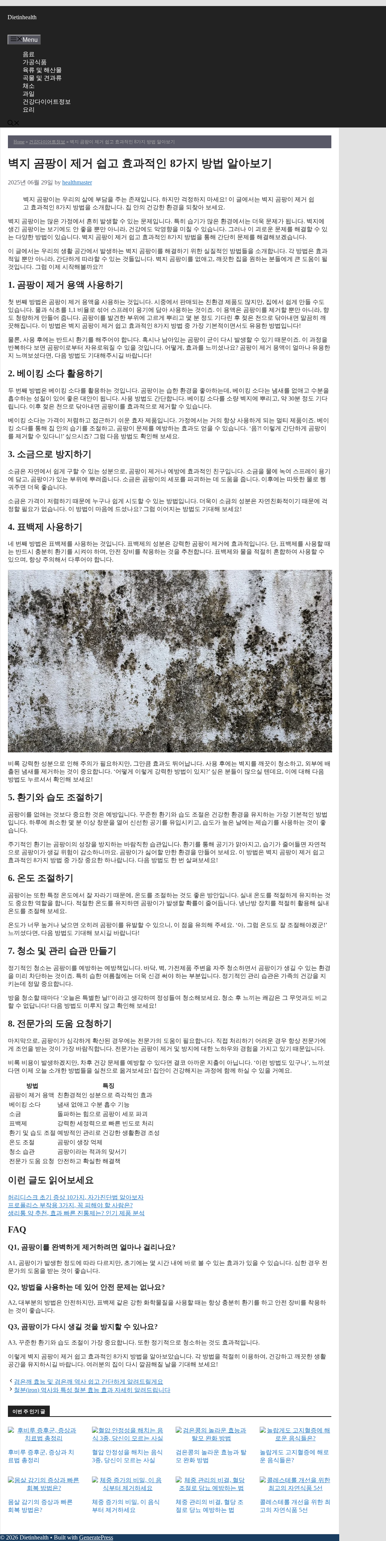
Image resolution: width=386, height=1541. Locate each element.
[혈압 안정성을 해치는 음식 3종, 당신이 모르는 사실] (128, 1439)
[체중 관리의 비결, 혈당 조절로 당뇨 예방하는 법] (212, 1489)
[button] (14, 124)
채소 (29, 86)
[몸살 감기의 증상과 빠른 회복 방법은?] (44, 1489)
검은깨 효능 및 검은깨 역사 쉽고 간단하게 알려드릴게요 (88, 1381)
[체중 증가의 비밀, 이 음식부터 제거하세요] (128, 1489)
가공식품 (35, 62)
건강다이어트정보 (47, 101)
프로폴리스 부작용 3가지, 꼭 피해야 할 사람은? (70, 1205)
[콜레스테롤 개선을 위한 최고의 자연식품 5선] (296, 1489)
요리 (29, 109)
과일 (29, 94)
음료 (29, 54)
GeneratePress (96, 1537)
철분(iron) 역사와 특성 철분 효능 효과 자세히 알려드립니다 (92, 1390)
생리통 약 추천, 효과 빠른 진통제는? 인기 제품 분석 (76, 1213)
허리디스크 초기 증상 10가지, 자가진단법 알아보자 (76, 1197)
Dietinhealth (22, 17)
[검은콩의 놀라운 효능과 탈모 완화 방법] (212, 1439)
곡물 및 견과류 (42, 78)
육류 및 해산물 (42, 70)
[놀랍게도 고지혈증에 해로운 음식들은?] (296, 1439)
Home (19, 141)
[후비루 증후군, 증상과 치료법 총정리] (44, 1439)
